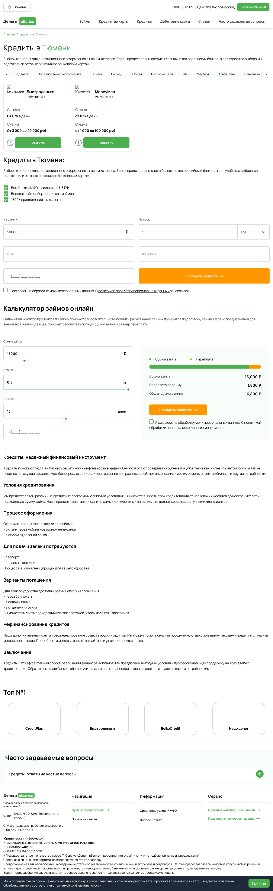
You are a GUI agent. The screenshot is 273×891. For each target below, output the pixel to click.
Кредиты (25, 34)
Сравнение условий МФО (158, 811)
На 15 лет (135, 74)
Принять (259, 883)
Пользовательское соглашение (231, 818)
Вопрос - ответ (151, 820)
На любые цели (162, 74)
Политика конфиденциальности (231, 810)
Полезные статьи (84, 819)
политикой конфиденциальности (78, 885)
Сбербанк (203, 74)
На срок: (145, 219)
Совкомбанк (253, 74)
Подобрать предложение (204, 276)
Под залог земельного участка (59, 74)
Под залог (22, 74)
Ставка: (9, 370)
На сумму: (10, 219)
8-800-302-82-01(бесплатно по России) (203, 7)
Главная (9, 34)
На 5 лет (96, 74)
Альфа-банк (227, 74)
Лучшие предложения (88, 810)
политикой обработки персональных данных (133, 290)
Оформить (38, 142)
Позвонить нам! (253, 7)
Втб (184, 74)
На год (116, 74)
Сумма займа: (13, 341)
